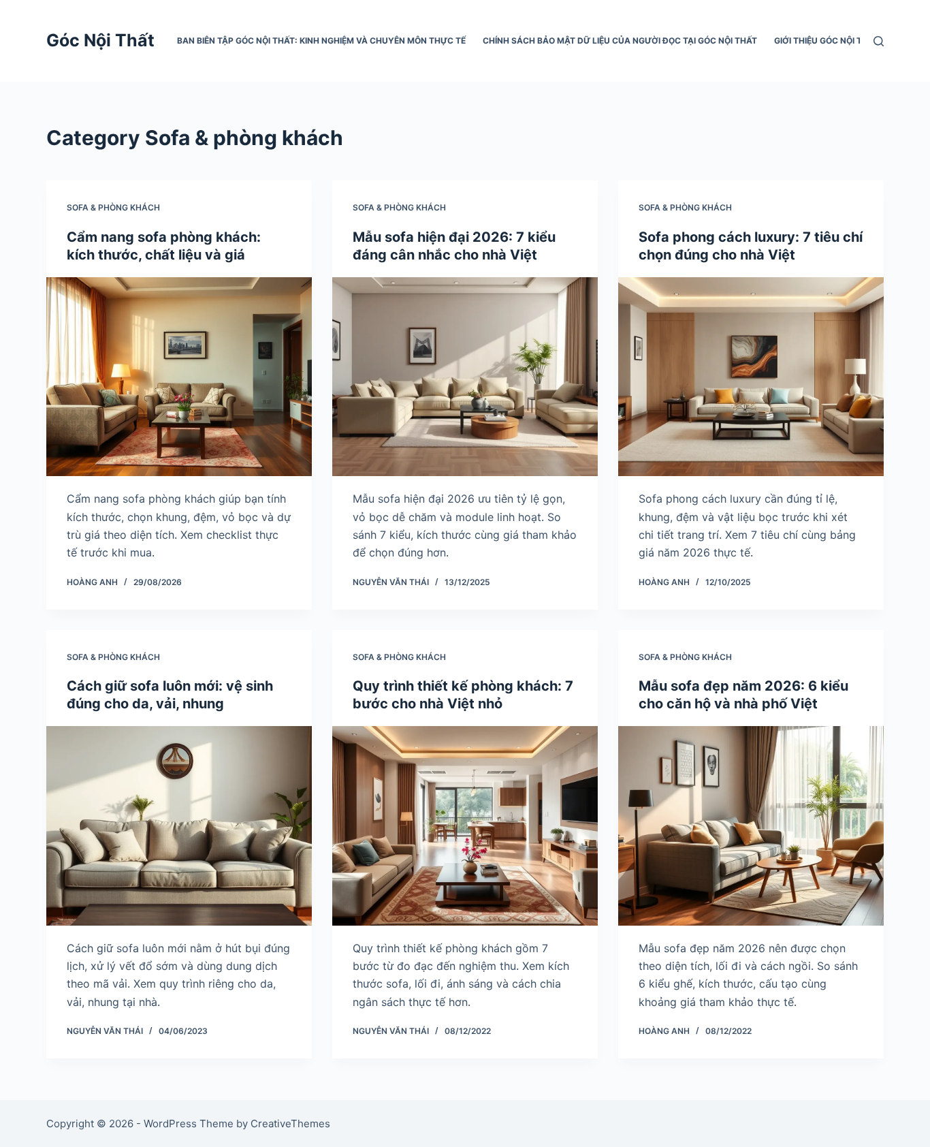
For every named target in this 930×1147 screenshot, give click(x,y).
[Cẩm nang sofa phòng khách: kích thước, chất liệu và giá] (179, 376)
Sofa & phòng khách (113, 207)
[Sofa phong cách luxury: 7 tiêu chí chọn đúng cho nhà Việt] (751, 376)
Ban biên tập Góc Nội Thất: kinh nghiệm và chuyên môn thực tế (321, 40)
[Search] (878, 41)
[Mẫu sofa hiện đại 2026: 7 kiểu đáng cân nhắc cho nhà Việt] (465, 376)
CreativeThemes (290, 1123)
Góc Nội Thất (100, 40)
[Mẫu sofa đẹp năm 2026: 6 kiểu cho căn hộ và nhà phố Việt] (751, 825)
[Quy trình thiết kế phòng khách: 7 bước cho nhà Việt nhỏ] (465, 825)
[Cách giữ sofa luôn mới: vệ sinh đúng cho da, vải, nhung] (179, 825)
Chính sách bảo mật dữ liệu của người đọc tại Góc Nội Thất (620, 40)
